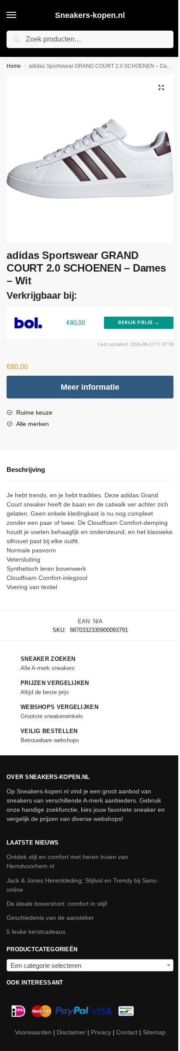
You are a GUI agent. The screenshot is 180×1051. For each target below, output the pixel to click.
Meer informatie (90, 387)
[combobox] (90, 965)
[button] (161, 87)
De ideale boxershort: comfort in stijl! (57, 903)
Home (14, 66)
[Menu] (20, 15)
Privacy (101, 1032)
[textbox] (90, 966)
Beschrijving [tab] (26, 469)
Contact (127, 1032)
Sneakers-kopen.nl (90, 15)
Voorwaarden (33, 1032)
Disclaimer (71, 1032)
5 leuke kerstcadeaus (36, 931)
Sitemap (154, 1032)
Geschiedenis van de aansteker (50, 917)
